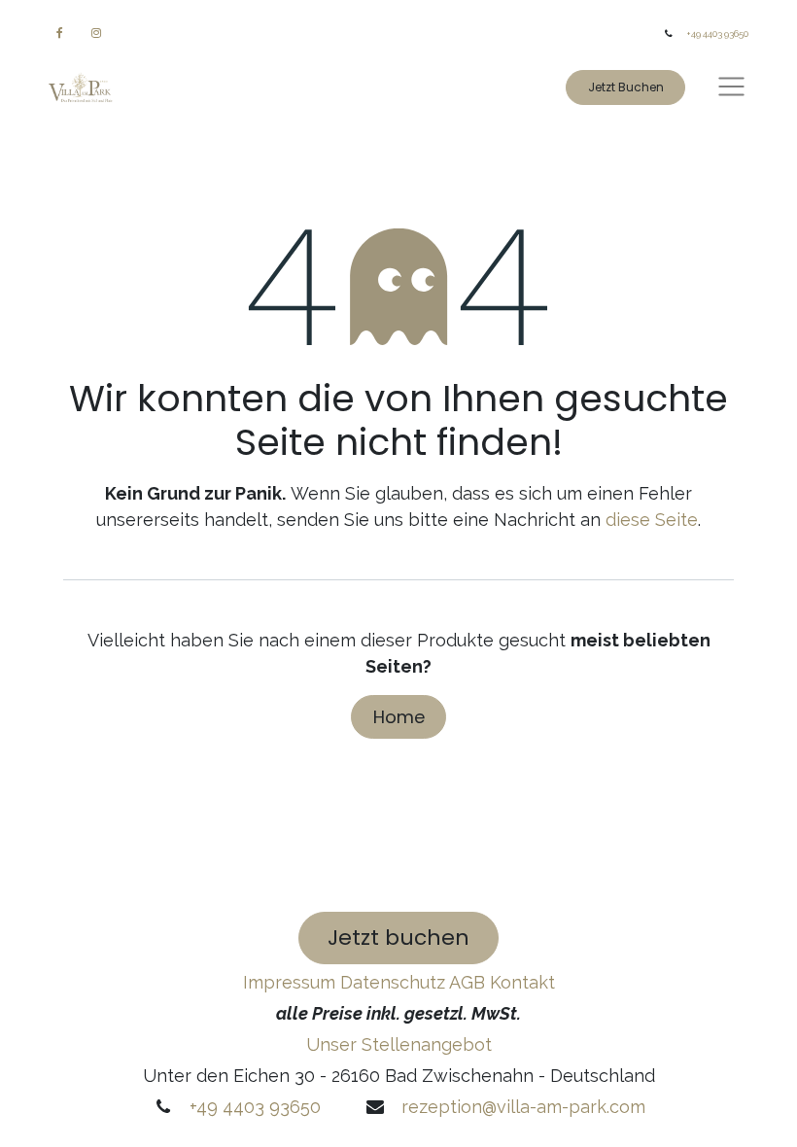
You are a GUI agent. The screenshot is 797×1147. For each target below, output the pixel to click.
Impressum (291, 982)
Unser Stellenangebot (399, 1044)
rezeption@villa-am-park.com (523, 1106)
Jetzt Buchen (626, 87)
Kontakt (522, 982)
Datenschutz (394, 982)
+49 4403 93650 (717, 33)
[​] (60, 33)
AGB (467, 982)
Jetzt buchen (398, 937)
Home (399, 717)
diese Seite (652, 519)
